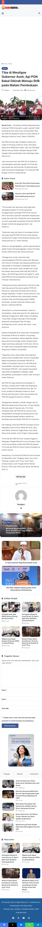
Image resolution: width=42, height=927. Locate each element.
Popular (7, 774)
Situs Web (5, 708)
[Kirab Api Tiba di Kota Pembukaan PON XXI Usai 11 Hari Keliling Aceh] (8, 186)
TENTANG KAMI (8, 909)
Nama (4, 690)
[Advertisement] (21, 40)
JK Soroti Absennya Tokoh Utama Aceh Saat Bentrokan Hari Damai (27, 783)
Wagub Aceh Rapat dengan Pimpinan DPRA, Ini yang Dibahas (10, 641)
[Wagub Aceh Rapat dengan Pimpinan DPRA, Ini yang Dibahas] (11, 631)
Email (4, 699)
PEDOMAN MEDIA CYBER (30, 909)
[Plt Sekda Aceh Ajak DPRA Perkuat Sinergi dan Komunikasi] (11, 607)
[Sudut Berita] (10, 7)
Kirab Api (21, 477)
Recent (20, 774)
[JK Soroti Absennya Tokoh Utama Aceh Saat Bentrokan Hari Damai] (8, 784)
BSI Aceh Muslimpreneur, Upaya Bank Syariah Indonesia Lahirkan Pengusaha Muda (19, 530)
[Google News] (21, 484)
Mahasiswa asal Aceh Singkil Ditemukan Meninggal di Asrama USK (28, 827)
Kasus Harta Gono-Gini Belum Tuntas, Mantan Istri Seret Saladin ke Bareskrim (27, 816)
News (10, 64)
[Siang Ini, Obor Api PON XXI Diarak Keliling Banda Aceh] (8, 196)
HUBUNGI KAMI (21, 912)
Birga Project (28, 906)
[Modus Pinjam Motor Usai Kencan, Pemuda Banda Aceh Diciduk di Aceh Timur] (31, 631)
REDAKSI (18, 909)
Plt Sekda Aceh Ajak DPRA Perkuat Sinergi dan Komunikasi (9, 616)
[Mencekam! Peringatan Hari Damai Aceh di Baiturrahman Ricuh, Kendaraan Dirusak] (8, 807)
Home (5, 64)
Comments (34, 774)
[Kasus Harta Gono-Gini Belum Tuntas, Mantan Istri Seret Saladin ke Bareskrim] (8, 817)
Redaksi (6, 90)
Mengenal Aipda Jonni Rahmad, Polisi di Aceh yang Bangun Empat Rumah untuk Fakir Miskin (30, 885)
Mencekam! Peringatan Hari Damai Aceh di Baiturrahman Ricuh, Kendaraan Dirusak (26, 806)
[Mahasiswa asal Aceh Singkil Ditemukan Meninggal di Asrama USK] (8, 827)
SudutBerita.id (34, 902)
